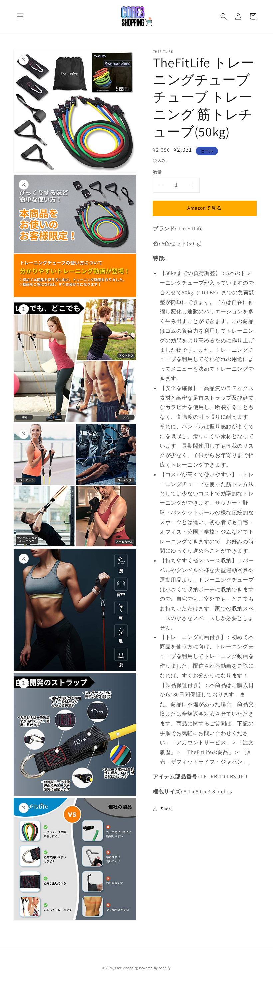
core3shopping (126, 968)
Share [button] (167, 809)
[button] (20, 16)
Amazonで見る (204, 208)
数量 (157, 172)
